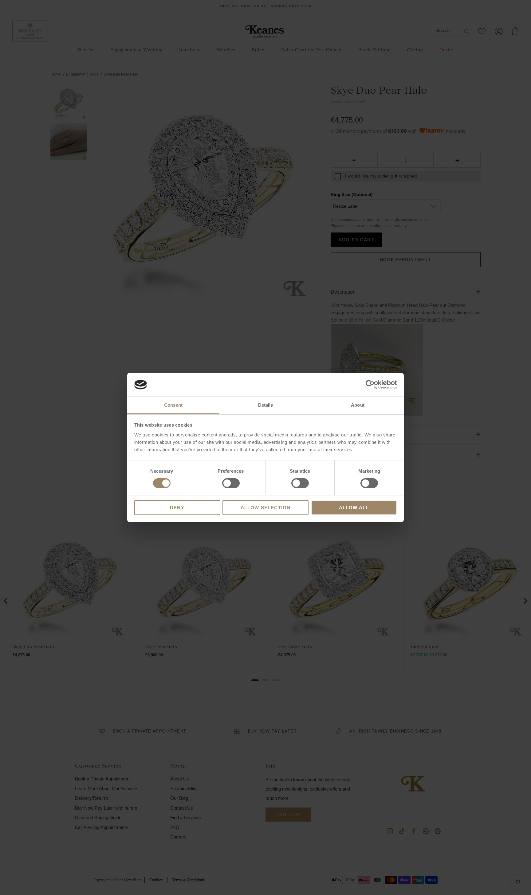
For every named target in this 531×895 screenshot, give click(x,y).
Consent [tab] (173, 405)
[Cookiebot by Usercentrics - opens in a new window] (370, 384)
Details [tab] (265, 405)
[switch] (231, 483)
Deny (177, 507)
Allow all (354, 507)
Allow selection (266, 507)
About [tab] (357, 405)
